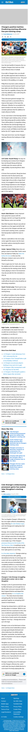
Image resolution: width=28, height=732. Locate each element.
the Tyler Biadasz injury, (17, 524)
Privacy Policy (17, 706)
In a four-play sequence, (8, 553)
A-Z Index (4, 717)
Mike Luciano (6, 494)
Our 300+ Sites (17, 701)
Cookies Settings (18, 717)
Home (2, 473)
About (3, 698)
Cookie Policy (17, 709)
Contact (3, 701)
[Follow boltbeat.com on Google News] (24, 422)
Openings (16, 698)
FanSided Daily (17, 704)
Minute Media (8, 720)
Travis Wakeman (7, 34)
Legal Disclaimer (6, 712)
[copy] (11, 37)
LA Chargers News (10, 473)
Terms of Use (5, 709)
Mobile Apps (5, 704)
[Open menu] (2, 2)
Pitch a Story (5, 706)
